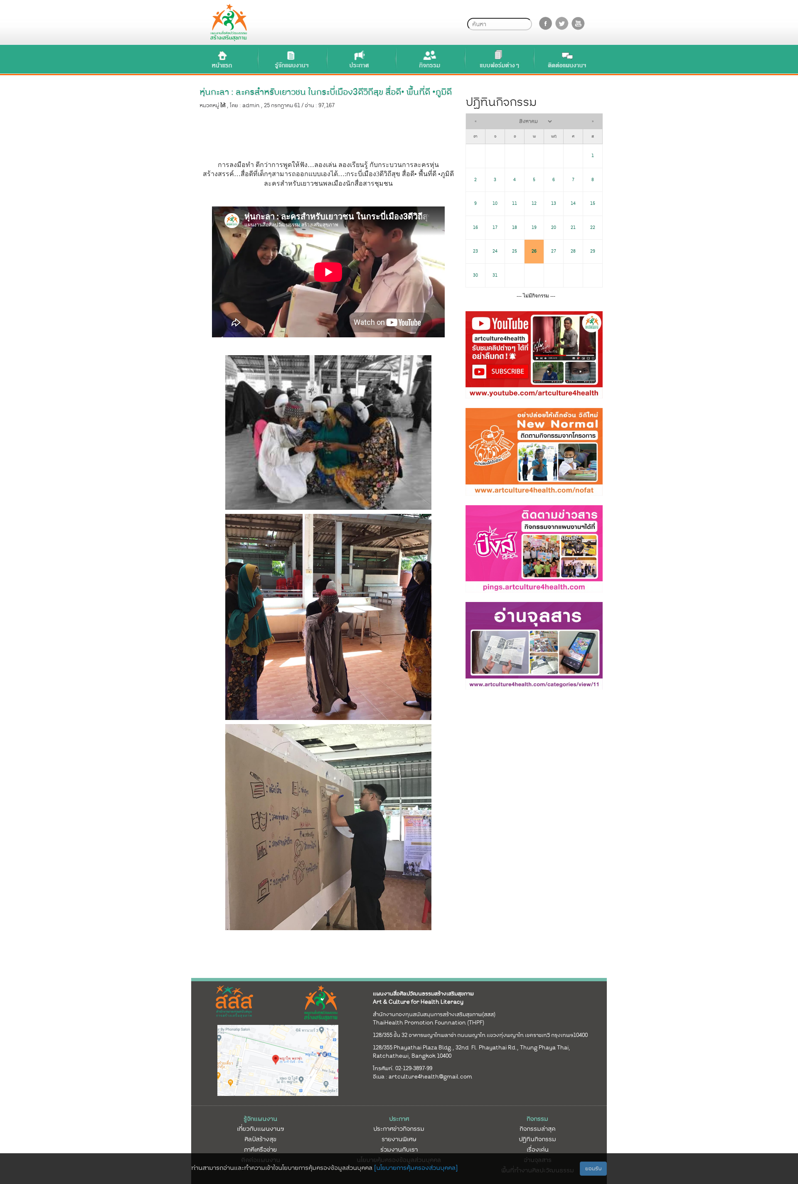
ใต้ (223, 105)
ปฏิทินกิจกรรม (537, 1139)
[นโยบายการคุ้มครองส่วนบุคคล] (416, 1168)
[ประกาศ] (360, 59)
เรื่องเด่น (538, 1150)
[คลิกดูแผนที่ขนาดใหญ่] (278, 1060)
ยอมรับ (593, 1168)
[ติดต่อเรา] (567, 59)
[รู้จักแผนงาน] (291, 59)
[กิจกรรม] (429, 59)
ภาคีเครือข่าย (260, 1150)
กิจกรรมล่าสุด (537, 1129)
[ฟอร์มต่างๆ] (498, 59)
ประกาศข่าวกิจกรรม (398, 1129)
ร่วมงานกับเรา (399, 1150)
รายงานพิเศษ (399, 1139)
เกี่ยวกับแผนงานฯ (260, 1129)
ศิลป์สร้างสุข (260, 1139)
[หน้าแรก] (222, 59)
